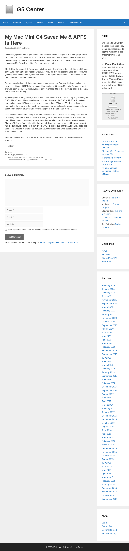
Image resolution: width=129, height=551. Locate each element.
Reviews (106, 254)
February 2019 (108, 369)
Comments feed (109, 530)
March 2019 (107, 365)
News (10, 152)
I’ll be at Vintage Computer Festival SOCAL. (110, 171)
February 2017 (108, 408)
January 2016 (108, 445)
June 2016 (106, 430)
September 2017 (109, 390)
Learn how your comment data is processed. (59, 242)
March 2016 (107, 437)
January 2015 (108, 484)
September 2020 (109, 325)
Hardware (17, 22)
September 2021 (109, 303)
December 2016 (109, 416)
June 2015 (106, 466)
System (29, 22)
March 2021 (107, 307)
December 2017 (109, 387)
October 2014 (108, 495)
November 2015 (109, 452)
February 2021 (108, 311)
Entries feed (107, 526)
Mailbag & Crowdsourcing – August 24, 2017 (25, 157)
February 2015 (108, 481)
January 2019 (108, 372)
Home (5, 22)
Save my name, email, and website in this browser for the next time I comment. (42, 230)
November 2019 (109, 350)
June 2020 (106, 332)
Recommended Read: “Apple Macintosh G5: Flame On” (30, 160)
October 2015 (108, 455)
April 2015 (106, 473)
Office (50, 22)
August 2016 (108, 426)
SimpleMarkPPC (76, 22)
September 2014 (109, 499)
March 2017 (107, 405)
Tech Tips (106, 262)
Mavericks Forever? (111, 158)
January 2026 (108, 289)
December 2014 (109, 488)
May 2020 (106, 336)
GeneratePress (76, 547)
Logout (105, 217)
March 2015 (107, 477)
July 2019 (106, 358)
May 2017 (106, 398)
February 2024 (108, 292)
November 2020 (109, 318)
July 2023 (106, 296)
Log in (104, 523)
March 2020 (107, 343)
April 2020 (106, 340)
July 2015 (106, 463)
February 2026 (108, 285)
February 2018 (108, 383)
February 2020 (108, 347)
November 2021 (109, 300)
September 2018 (109, 376)
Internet (40, 22)
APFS (10, 155)
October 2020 (108, 321)
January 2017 (108, 412)
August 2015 (108, 459)
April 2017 (106, 401)
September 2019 (109, 354)
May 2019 (106, 361)
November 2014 (109, 492)
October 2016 (108, 423)
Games (61, 22)
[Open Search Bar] (125, 22)
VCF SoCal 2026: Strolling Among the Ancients (111, 144)
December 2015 (109, 448)
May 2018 (106, 379)
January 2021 (108, 314)
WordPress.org (109, 533)
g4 (14, 155)
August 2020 (108, 329)
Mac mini (19, 155)
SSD (26, 155)
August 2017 (108, 394)
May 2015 (106, 470)
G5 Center (30, 9)
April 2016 (106, 434)
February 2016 (108, 441)
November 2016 (109, 419)
